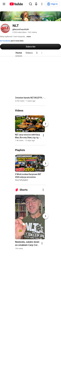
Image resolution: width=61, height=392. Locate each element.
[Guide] (4, 4)
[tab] (18, 52)
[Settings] (42, 4)
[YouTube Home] (16, 4)
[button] (41, 52)
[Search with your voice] (36, 4)
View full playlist (21, 180)
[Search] (30, 4)
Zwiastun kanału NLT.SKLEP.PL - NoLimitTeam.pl (30, 98)
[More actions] (43, 135)
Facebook (6, 41)
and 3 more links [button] (17, 41)
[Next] (45, 124)
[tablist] (30, 52)
